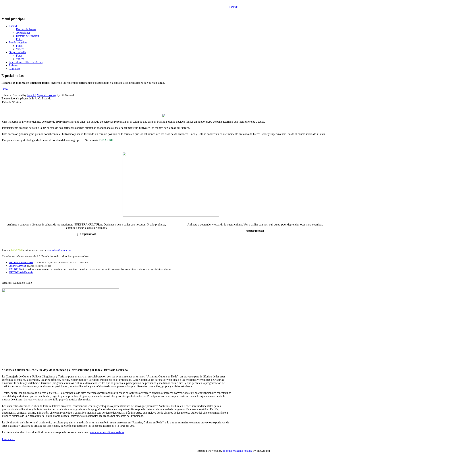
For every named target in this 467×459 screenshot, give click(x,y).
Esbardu (233, 6)
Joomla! (31, 95)
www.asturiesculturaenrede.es (107, 432)
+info (4, 88)
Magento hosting (46, 95)
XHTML (231, 454)
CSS (244, 454)
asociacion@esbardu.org (59, 250)
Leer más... (8, 439)
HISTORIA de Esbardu (21, 272)
